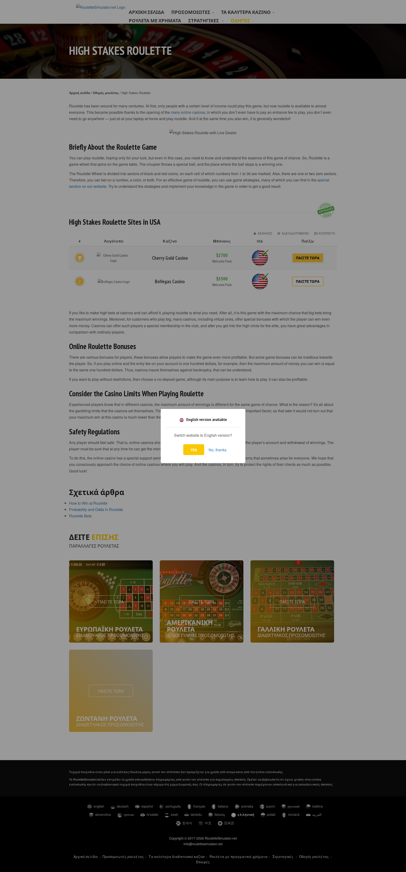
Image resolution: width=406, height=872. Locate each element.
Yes (194, 450)
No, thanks (217, 449)
